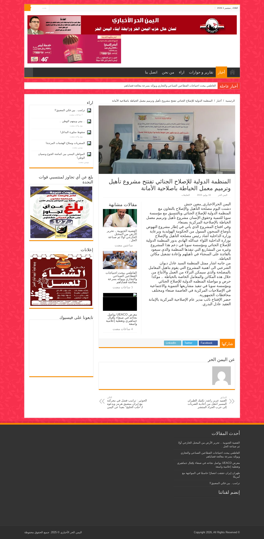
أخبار (221, 72)
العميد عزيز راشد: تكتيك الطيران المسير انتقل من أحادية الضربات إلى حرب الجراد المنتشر (207, 402)
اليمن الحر (222, 195)
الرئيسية (230, 100)
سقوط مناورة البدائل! (72, 132)
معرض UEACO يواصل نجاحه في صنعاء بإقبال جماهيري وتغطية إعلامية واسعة (121, 319)
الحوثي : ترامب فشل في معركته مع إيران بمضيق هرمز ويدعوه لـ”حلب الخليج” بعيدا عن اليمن (127, 402)
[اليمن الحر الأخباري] (132, 24)
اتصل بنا (151, 72)
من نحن (168, 72)
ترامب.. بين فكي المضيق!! (70, 110)
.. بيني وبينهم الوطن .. (72, 121)
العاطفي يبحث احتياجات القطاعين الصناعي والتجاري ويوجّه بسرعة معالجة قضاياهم (170, 85)
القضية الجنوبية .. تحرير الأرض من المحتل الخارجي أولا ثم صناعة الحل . (122, 235)
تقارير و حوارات (201, 72)
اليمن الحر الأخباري (71, 532)
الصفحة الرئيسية (232, 72)
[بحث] (27, 8)
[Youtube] (52, 8)
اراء (181, 72)
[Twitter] (56, 8)
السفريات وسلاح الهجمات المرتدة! (65, 143)
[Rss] (59, 8)
